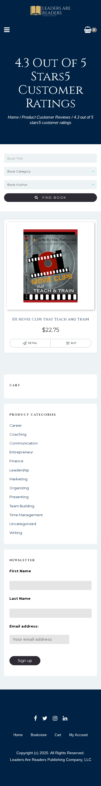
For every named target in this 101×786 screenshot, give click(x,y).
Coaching (17, 434)
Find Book (52, 197)
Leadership (19, 470)
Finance (16, 461)
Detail (32, 343)
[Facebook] (35, 718)
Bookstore (39, 735)
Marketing (18, 479)
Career (15, 425)
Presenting (19, 497)
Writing (15, 532)
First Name (20, 571)
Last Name (19, 598)
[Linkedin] (65, 718)
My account (78, 735)
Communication (23, 443)
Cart (58, 735)
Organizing (19, 488)
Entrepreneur (21, 452)
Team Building (21, 506)
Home (13, 117)
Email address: (24, 626)
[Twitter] (44, 718)
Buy (73, 343)
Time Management (26, 515)
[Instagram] (55, 718)
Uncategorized (22, 524)
